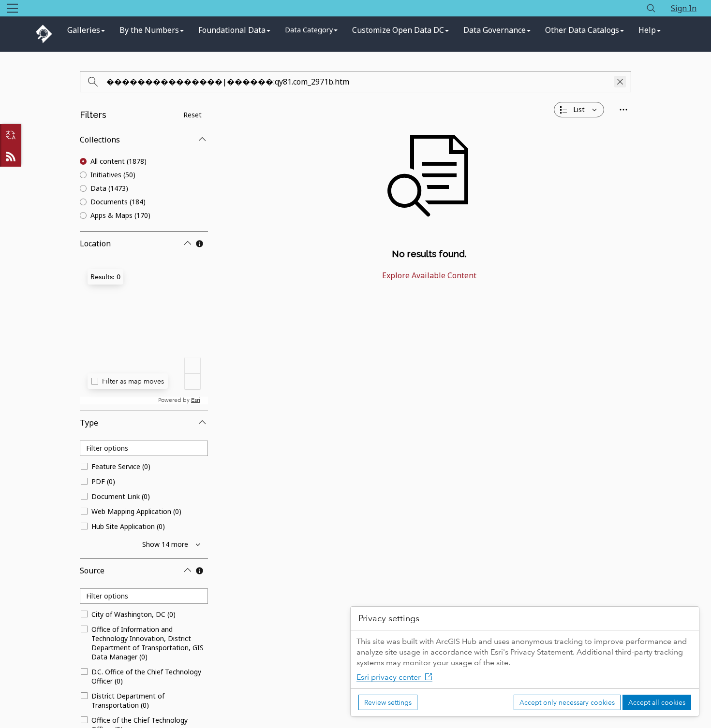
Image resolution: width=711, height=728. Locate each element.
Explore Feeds (10, 156)
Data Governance (494, 30)
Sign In (683, 8)
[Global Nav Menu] (12, 8)
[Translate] (10, 134)
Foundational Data (232, 30)
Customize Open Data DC (398, 30)
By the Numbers (149, 30)
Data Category (309, 29)
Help (647, 30)
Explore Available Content (429, 275)
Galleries (83, 30)
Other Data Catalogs (582, 30)
